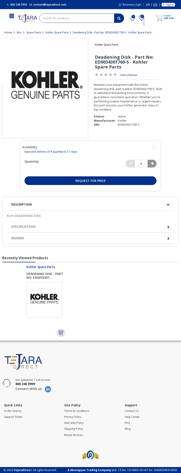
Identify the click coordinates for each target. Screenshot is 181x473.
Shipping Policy (73, 429)
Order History (12, 411)
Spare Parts (33, 32)
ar (148, 5)
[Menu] (11, 15)
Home (8, 32)
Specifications (23, 226)
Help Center (132, 417)
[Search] (119, 18)
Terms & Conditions (76, 411)
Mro (19, 32)
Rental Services (73, 435)
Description (21, 204)
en (155, 5)
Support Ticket (13, 417)
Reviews (17, 238)
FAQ (127, 423)
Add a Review (128, 75)
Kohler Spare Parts (57, 32)
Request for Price (90, 181)
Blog (127, 429)
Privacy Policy (72, 417)
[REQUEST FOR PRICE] (61, 333)
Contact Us (131, 411)
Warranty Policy (74, 423)
